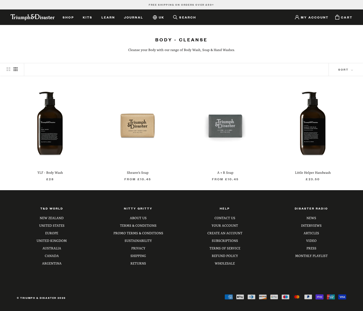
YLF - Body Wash (50, 172)
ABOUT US (138, 218)
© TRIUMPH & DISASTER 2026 (41, 297)
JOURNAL (133, 17)
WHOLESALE (225, 263)
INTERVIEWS (311, 225)
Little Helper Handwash (313, 172)
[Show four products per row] (15, 69)
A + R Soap (225, 172)
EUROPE (51, 233)
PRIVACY (138, 248)
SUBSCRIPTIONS (225, 240)
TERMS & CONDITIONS (138, 225)
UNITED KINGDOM (52, 240)
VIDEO (311, 240)
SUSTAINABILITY (138, 240)
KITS (88, 17)
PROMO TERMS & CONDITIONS (138, 233)
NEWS (311, 218)
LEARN (108, 17)
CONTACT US (224, 218)
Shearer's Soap (138, 172)
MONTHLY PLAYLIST (311, 255)
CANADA (52, 255)
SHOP (68, 17)
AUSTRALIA (51, 248)
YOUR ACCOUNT (225, 225)
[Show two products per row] (8, 69)
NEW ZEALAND (52, 218)
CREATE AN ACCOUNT (224, 233)
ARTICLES (311, 233)
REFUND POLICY (225, 255)
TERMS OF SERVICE (224, 248)
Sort (344, 69)
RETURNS (138, 263)
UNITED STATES (51, 225)
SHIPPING (138, 255)
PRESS (311, 248)
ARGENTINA (52, 263)
